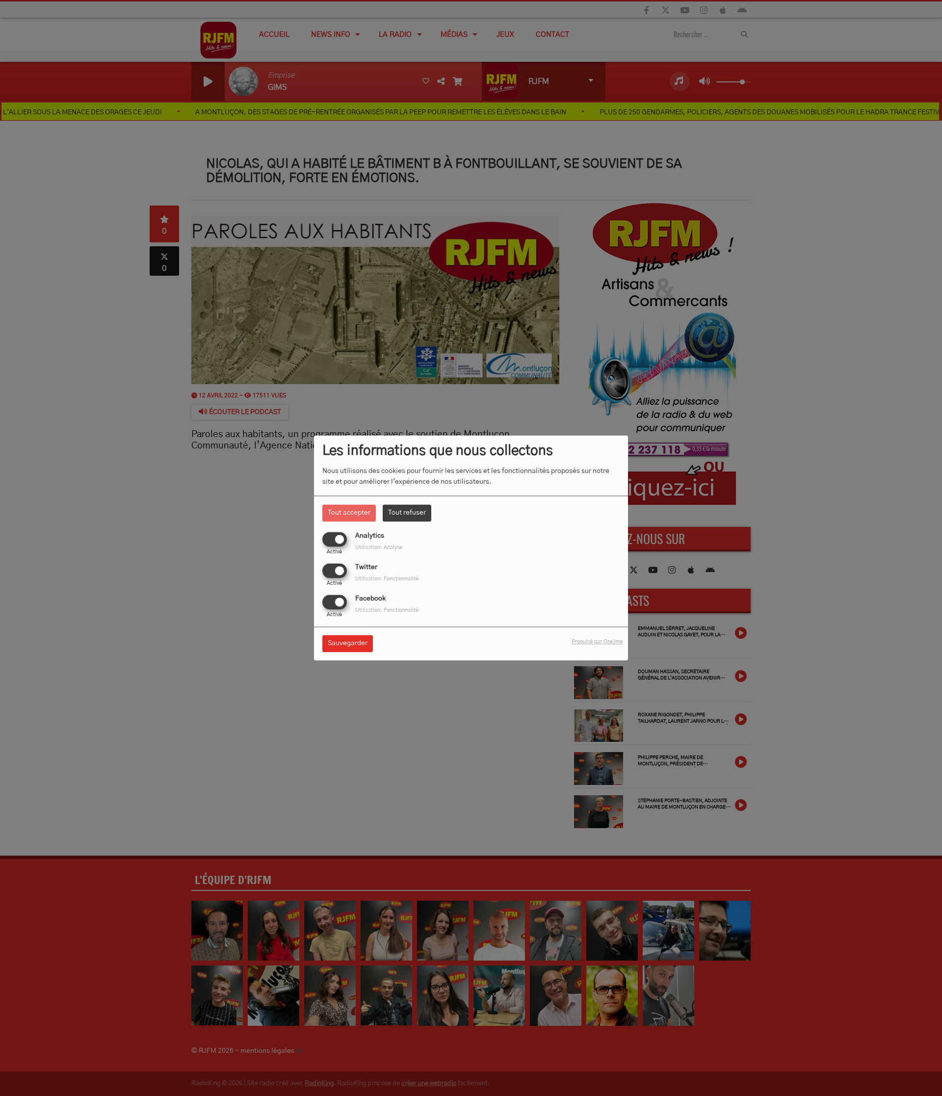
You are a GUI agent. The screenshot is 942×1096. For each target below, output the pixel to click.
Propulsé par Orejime (597, 642)
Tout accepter (349, 512)
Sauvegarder (347, 643)
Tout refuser (407, 512)
